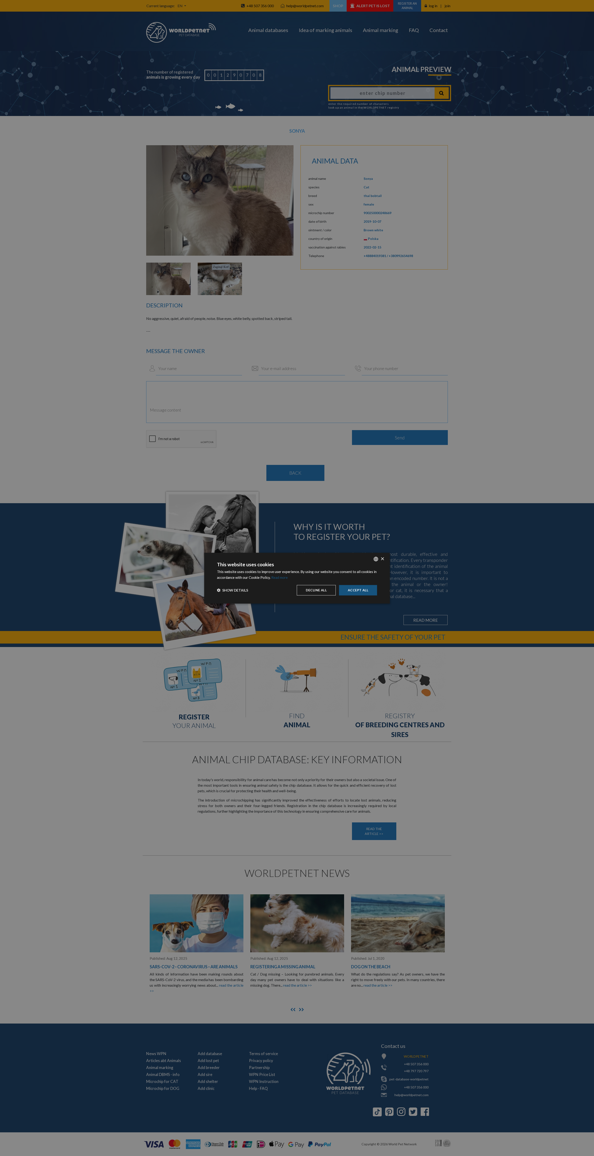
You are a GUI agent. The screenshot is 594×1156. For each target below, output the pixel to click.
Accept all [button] (358, 590)
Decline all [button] (316, 590)
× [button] (382, 558)
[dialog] (297, 578)
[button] (232, 590)
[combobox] (376, 559)
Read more (279, 577)
